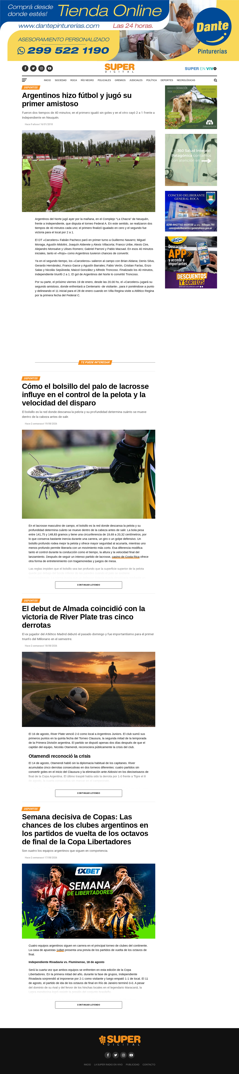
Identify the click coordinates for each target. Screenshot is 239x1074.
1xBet (60, 950)
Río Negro (87, 80)
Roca (73, 80)
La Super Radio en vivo (108, 1064)
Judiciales (135, 80)
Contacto (149, 1064)
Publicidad (132, 1064)
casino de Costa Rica (125, 556)
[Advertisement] (95, 332)
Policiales (104, 80)
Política (151, 80)
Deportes (167, 80)
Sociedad (60, 80)
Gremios (120, 80)
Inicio (47, 80)
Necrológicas (186, 80)
